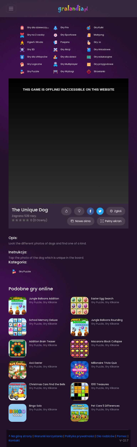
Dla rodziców (106, 436)
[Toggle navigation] (11, 8)
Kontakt (14, 440)
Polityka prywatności (79, 436)
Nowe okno (83, 221)
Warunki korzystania (48, 436)
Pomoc (122, 436)
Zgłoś (117, 211)
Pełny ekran (113, 221)
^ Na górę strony (20, 436)
